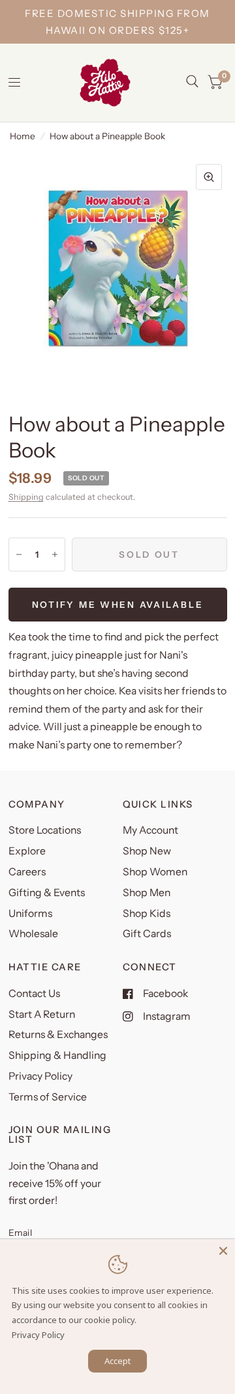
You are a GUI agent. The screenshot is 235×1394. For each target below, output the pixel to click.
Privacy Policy (40, 1076)
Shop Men (146, 892)
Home (22, 136)
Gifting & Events (46, 892)
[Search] (192, 81)
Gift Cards (147, 933)
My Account (150, 830)
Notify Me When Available (118, 604)
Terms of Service (47, 1097)
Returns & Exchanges (58, 1034)
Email (20, 1232)
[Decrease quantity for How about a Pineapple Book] (19, 554)
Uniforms (30, 913)
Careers (27, 872)
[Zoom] (209, 177)
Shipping (26, 497)
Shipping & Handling (57, 1055)
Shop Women (155, 872)
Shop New (147, 851)
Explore (27, 851)
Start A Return (41, 1014)
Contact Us (34, 993)
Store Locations (44, 830)
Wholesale (33, 933)
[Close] (223, 1250)
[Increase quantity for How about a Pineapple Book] (55, 554)
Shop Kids (146, 913)
